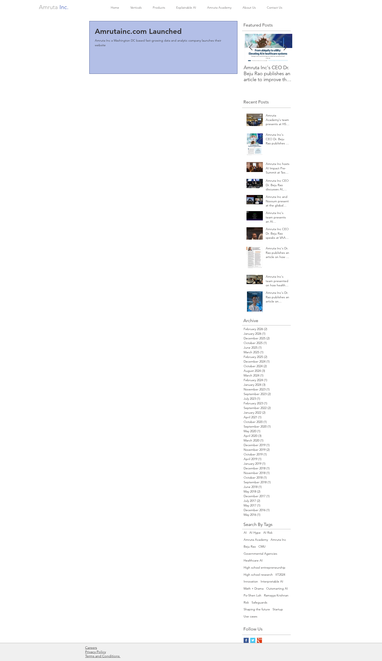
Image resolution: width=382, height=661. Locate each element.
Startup (278, 609)
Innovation (251, 581)
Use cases (250, 616)
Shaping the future (257, 609)
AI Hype (255, 533)
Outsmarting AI (277, 588)
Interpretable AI (272, 581)
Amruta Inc (278, 540)
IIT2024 (280, 575)
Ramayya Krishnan (276, 595)
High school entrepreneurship (264, 567)
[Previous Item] (251, 47)
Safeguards (259, 602)
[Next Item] (285, 47)
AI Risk (268, 533)
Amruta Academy (256, 540)
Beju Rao (250, 546)
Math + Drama (254, 588)
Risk (246, 602)
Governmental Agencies (260, 554)
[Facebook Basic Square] (246, 640)
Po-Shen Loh (252, 595)
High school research (258, 575)
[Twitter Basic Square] (252, 640)
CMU (261, 546)
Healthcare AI (253, 560)
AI (245, 533)
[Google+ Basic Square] (259, 640)
